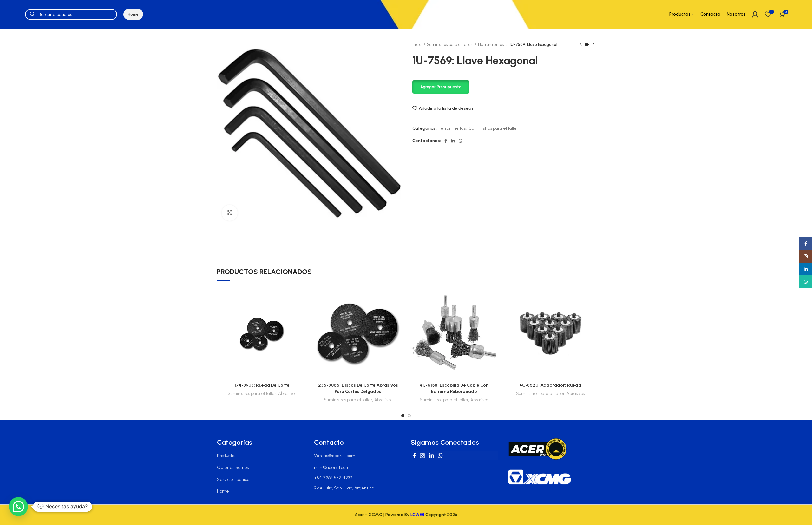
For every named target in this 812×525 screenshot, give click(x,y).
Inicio (417, 44)
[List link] (260, 455)
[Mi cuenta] (755, 14)
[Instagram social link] (422, 455)
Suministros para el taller (450, 44)
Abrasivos (287, 393)
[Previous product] (581, 45)
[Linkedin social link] (453, 141)
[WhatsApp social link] (460, 141)
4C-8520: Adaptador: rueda (550, 385)
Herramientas (491, 44)
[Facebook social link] (445, 141)
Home (133, 14)
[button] (440, 86)
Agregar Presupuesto (441, 86)
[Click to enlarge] (230, 213)
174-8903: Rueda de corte (262, 385)
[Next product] (593, 45)
